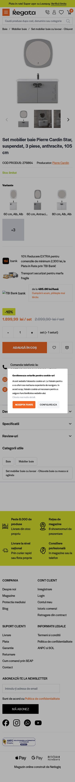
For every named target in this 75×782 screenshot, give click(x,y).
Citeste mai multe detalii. (24, 397)
